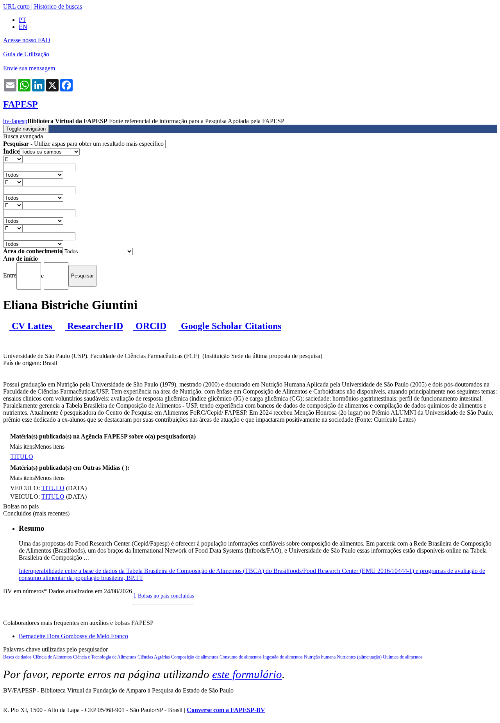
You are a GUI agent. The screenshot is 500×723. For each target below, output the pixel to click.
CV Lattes (32, 326)
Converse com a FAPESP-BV (226, 710)
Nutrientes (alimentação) (360, 657)
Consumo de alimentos (241, 657)
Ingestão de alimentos (283, 657)
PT (22, 19)
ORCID (149, 326)
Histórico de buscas (58, 6)
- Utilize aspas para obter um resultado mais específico (84, 143)
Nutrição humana (320, 657)
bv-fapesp (15, 121)
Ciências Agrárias (154, 657)
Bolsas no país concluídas (166, 595)
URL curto (16, 6)
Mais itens (22, 446)
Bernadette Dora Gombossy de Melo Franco (73, 636)
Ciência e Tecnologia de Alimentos (105, 657)
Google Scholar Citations (230, 326)
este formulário (247, 674)
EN (23, 26)
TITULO (21, 456)
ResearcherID (94, 326)
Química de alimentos (403, 657)
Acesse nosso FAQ (26, 40)
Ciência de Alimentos (53, 657)
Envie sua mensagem (29, 68)
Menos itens (49, 446)
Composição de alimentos (195, 657)
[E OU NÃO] (13, 159)
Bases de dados (18, 657)
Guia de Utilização (26, 54)
